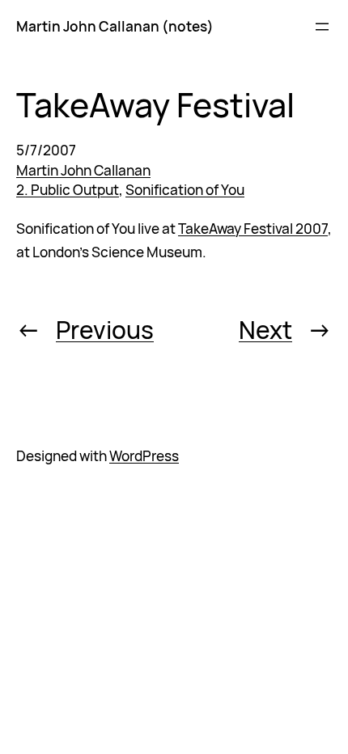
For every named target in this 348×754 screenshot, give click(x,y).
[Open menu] (322, 26)
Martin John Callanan (83, 170)
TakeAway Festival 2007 (253, 228)
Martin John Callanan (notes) (115, 26)
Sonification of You (184, 189)
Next (265, 329)
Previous (105, 329)
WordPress (144, 456)
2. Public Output (67, 189)
